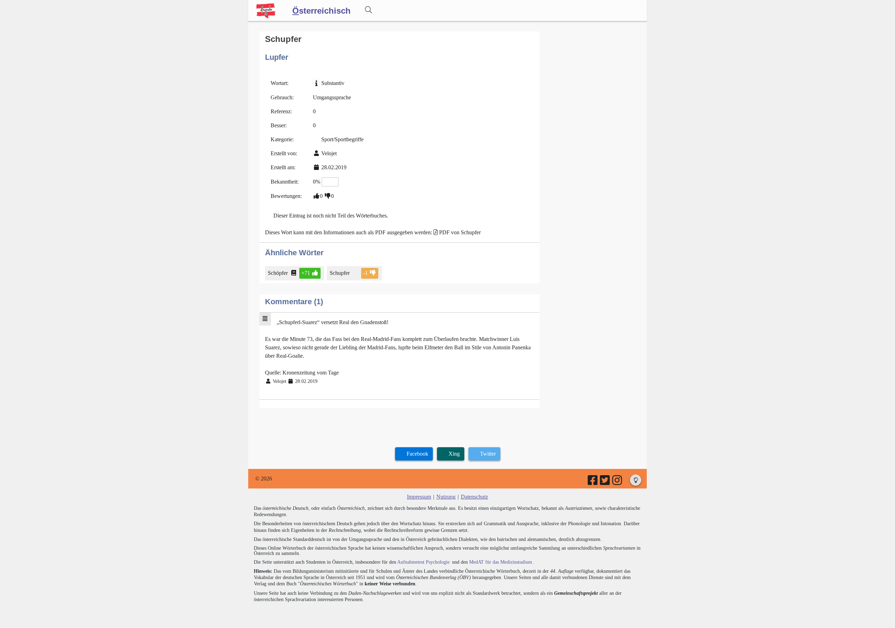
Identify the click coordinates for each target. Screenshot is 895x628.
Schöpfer (278, 273)
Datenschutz (474, 497)
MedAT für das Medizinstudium (500, 562)
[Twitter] (605, 482)
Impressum (419, 497)
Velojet (329, 153)
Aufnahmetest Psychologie (423, 562)
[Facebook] (593, 482)
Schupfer (340, 273)
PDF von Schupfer (460, 232)
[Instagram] (617, 482)
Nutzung (446, 497)
